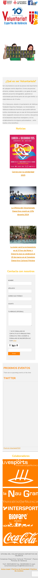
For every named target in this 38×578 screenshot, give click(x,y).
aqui (14, 341)
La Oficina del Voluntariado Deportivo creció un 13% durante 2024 (23, 211)
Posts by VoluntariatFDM (12, 448)
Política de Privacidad (20, 569)
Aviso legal (5, 569)
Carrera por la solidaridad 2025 (23, 173)
